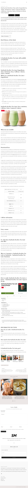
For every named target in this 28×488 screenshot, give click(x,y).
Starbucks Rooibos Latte (22, 79)
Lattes (6, 6)
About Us (2, 479)
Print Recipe (17, 15)
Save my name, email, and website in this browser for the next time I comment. (13, 429)
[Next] (26, 389)
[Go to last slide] (1, 389)
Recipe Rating (3, 410)
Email (11, 426)
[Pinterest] (1, 473)
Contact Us (3, 480)
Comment (3, 414)
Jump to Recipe (11, 15)
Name (2, 426)
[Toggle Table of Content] (9, 36)
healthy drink (14, 154)
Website (20, 426)
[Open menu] (26, 2)
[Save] (2, 110)
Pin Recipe (21, 293)
